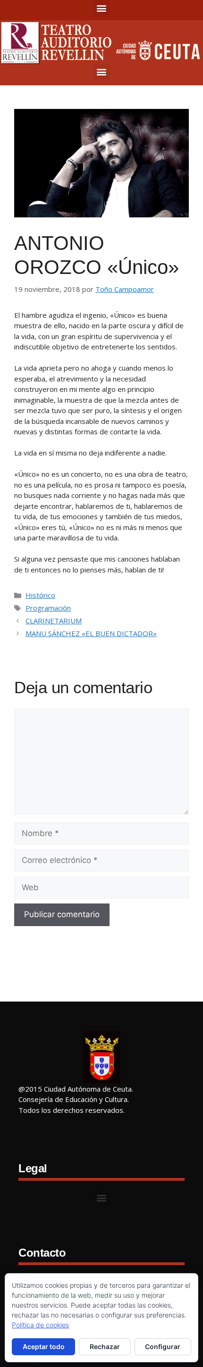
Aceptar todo (44, 1346)
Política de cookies (40, 1325)
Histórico (40, 595)
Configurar (162, 1346)
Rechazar (105, 1346)
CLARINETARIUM (53, 620)
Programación (48, 608)
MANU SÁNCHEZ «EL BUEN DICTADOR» (91, 633)
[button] (102, 8)
